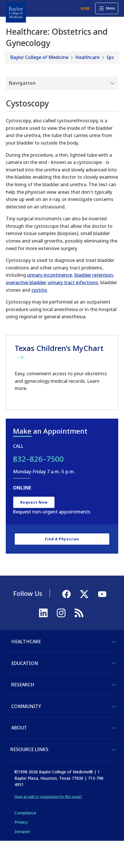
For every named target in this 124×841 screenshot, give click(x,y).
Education (24, 663)
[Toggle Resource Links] (113, 749)
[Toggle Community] (113, 706)
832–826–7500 (38, 459)
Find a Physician (62, 539)
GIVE (84, 8)
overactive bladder (25, 282)
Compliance (25, 813)
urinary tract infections (73, 282)
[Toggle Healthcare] (113, 641)
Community (26, 706)
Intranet (22, 831)
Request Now (34, 502)
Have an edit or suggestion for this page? (48, 796)
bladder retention (93, 275)
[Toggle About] (113, 728)
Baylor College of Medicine (39, 57)
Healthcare (87, 57)
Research (22, 684)
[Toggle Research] (113, 685)
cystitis (39, 290)
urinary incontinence (49, 275)
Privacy (21, 822)
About (19, 727)
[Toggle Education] (113, 663)
